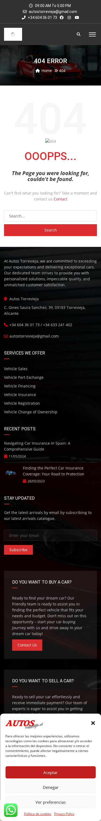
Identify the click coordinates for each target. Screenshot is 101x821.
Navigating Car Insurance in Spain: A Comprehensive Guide (37, 446)
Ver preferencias (51, 802)
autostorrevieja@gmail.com (53, 11)
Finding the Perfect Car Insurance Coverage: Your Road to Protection (53, 470)
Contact (60, 199)
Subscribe (18, 549)
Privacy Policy (64, 814)
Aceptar (50, 772)
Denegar (50, 787)
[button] (93, 723)
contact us (27, 645)
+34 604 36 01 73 (42, 17)
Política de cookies (37, 814)
